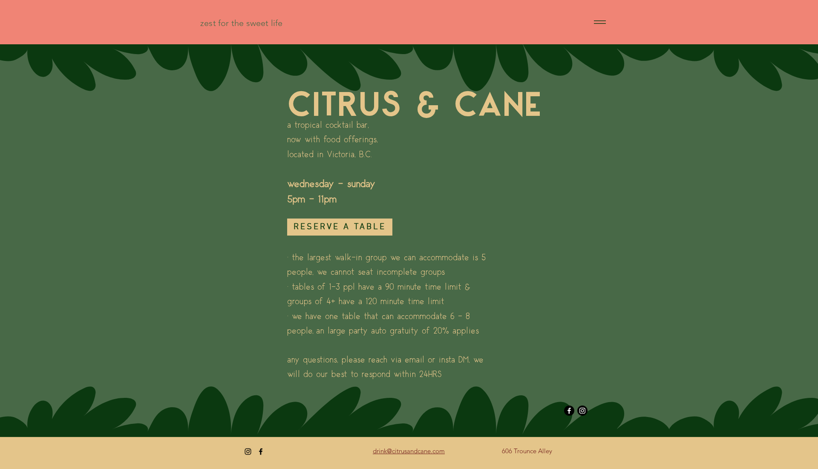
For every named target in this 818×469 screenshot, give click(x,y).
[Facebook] (569, 411)
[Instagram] (582, 411)
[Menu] (600, 22)
